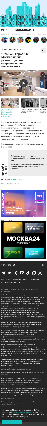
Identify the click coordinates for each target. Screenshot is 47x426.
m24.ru (7, 295)
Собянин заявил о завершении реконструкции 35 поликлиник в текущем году (27, 158)
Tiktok (28, 273)
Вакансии (5, 279)
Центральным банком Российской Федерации (21, 381)
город (3, 183)
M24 (13, 265)
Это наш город (16, 179)
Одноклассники (16, 273)
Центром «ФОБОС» (34, 378)
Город (22, 49)
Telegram (3, 273)
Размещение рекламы (11, 282)
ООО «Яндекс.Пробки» (20, 385)
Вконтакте (9, 273)
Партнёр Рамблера (7, 398)
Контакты (34, 279)
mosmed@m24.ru (34, 353)
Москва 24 (23, 30)
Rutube (22, 273)
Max (34, 273)
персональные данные (23, 412)
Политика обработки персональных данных (16, 369)
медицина (10, 183)
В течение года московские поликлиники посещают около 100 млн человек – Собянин (27, 166)
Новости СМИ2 (6, 220)
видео (17, 183)
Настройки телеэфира (9, 289)
